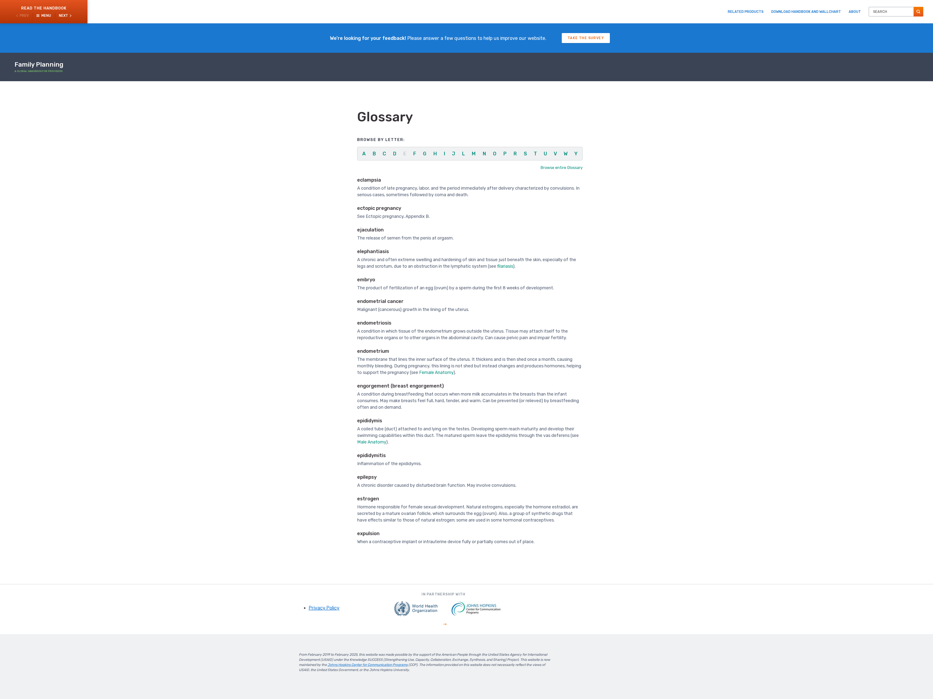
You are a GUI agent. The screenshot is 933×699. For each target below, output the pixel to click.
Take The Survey (586, 38)
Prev (24, 16)
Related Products (745, 12)
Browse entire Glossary (562, 167)
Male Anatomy (371, 442)
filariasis (505, 266)
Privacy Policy (324, 608)
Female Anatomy (436, 372)
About (855, 12)
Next (63, 16)
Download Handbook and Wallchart (806, 12)
